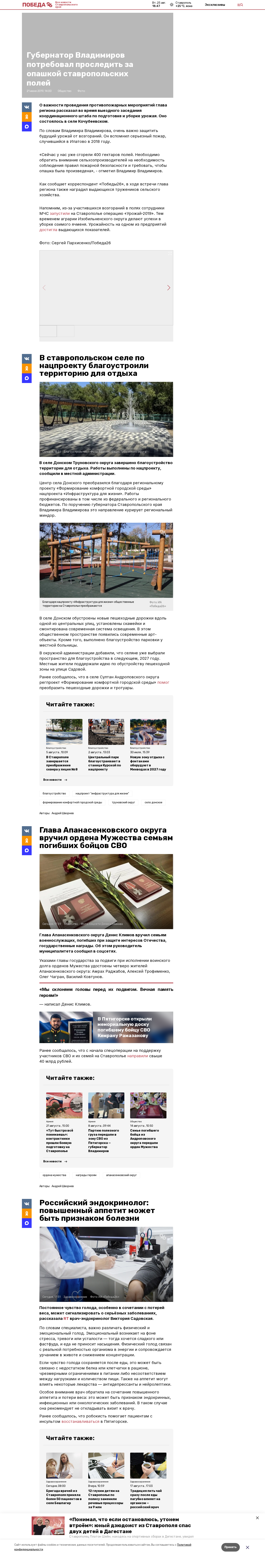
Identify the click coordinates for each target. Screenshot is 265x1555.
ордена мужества (54, 1175)
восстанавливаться (80, 1421)
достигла (48, 229)
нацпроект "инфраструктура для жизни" (102, 793)
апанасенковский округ (121, 1175)
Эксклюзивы (215, 5)
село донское (153, 802)
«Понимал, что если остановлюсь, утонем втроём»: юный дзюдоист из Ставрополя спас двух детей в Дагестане (130, 1525)
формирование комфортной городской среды (72, 802)
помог (163, 682)
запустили (60, 213)
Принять (230, 1547)
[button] (48, 1525)
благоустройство (54, 793)
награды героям (86, 1175)
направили (137, 1056)
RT (66, 1318)
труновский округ (123, 802)
